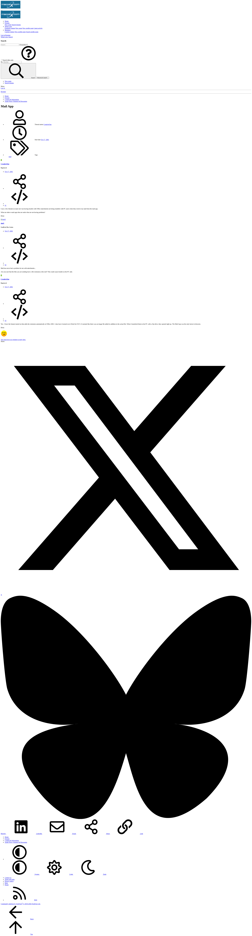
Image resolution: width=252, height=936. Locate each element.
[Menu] (1, 10)
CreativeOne (47, 124)
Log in (3, 88)
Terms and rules (10, 879)
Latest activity (38, 28)
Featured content (10, 28)
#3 (5, 321)
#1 (5, 205)
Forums (7, 23)
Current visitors (9, 32)
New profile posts (27, 28)
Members (8, 30)
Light (71, 874)
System (37, 874)
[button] (28, 60)
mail (10, 156)
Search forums (16, 25)
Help (6, 883)
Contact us (8, 878)
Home (7, 21)
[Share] (19, 188)
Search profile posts (32, 32)
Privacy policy (9, 881)
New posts (8, 25)
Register (3, 92)
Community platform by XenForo (20, 904)
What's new (8, 26)
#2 (5, 265)
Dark (104, 874)
